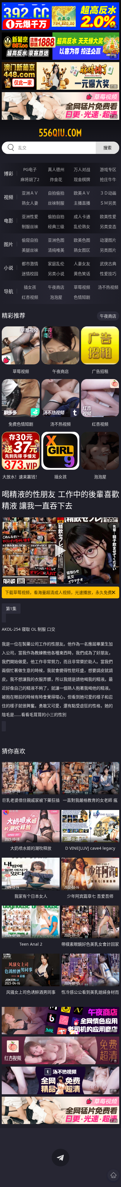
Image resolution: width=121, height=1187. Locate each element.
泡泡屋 (56, 297)
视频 (8, 197)
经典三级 (56, 226)
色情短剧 (82, 297)
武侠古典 (108, 263)
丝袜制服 (56, 203)
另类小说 (56, 273)
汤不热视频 (108, 287)
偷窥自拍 (30, 240)
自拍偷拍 (56, 193)
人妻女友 (82, 263)
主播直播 (82, 203)
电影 (8, 221)
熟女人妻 (30, 203)
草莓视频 (82, 287)
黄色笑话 (82, 273)
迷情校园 (30, 273)
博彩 (8, 173)
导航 (8, 291)
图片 (8, 244)
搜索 (107, 147)
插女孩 (30, 287)
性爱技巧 (108, 273)
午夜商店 (56, 287)
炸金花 (56, 179)
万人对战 (82, 169)
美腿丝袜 (30, 250)
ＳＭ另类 (108, 203)
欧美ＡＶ (82, 193)
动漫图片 (108, 240)
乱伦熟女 (82, 226)
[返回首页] (113, 1175)
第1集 (11, 608)
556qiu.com (60, 133)
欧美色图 (82, 240)
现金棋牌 (82, 179)
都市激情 (30, 263)
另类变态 (108, 226)
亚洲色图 (56, 240)
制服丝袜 (30, 226)
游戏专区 (108, 169)
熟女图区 (82, 250)
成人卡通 (82, 216)
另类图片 (108, 250)
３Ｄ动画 (108, 193)
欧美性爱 (108, 216)
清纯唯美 (56, 250)
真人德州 (56, 169)
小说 (8, 268)
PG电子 (30, 169)
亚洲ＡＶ (30, 193)
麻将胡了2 (30, 179)
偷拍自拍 (56, 216)
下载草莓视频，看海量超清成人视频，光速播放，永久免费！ (60, 592)
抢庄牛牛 (108, 179)
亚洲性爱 (30, 216)
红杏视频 (30, 297)
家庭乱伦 (56, 263)
